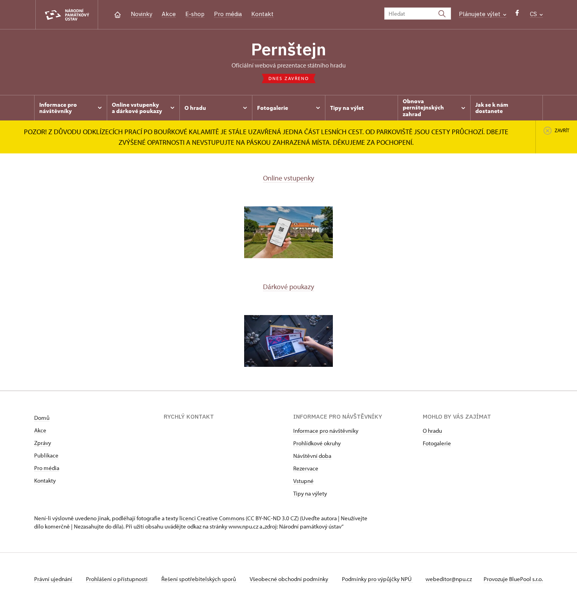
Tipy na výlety (310, 493)
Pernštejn (288, 49)
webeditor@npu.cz (448, 579)
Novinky (141, 14)
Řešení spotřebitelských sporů (199, 579)
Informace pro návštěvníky (325, 430)
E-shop (195, 14)
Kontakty (45, 480)
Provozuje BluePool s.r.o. (513, 579)
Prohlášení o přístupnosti (117, 579)
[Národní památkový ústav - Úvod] (66, 14)
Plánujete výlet (480, 14)
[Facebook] (517, 15)
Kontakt (262, 14)
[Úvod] (117, 14)
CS (534, 14)
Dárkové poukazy (288, 286)
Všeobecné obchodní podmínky (289, 579)
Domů (41, 417)
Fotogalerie (437, 443)
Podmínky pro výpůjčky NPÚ (377, 579)
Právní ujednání (53, 579)
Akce (169, 14)
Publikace (46, 455)
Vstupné (303, 481)
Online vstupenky (288, 177)
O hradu (432, 430)
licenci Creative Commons (212, 518)
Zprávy (42, 442)
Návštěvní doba (312, 455)
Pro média (228, 14)
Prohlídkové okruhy (317, 443)
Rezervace (305, 468)
